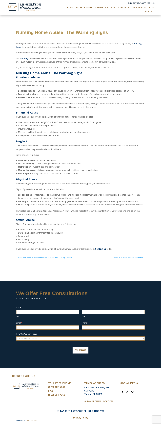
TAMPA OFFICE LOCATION (100, 401)
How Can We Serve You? (27, 334)
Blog (152, 7)
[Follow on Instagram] (132, 392)
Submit (80, 350)
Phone (85, 323)
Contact (150, 12)
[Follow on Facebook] (122, 392)
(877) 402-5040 (56, 387)
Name (19, 307)
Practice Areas (119, 7)
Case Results (139, 7)
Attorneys (100, 7)
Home (70, 7)
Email (19, 323)
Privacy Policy (80, 417)
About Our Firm (84, 7)
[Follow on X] (127, 392)
